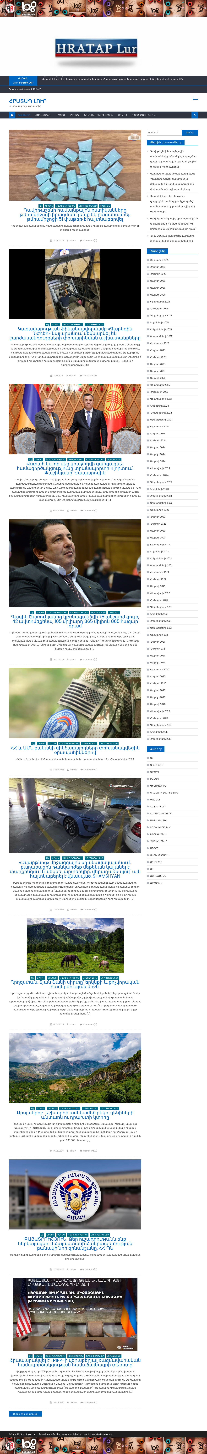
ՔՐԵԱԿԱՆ (105, 206)
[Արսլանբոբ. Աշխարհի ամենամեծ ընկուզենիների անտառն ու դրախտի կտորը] (75, 1068)
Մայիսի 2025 (157, 364)
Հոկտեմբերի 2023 (161, 496)
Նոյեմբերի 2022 (159, 551)
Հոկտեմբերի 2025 (161, 329)
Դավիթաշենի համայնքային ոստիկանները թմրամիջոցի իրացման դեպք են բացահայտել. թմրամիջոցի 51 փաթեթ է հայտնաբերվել (75, 214)
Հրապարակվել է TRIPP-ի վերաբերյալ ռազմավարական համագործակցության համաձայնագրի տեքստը (75, 1362)
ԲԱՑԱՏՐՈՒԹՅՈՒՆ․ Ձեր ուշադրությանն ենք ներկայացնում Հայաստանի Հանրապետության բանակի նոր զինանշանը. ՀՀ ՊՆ (75, 1243)
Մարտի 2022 (157, 586)
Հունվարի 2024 (159, 475)
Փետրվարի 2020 (160, 711)
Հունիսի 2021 (157, 648)
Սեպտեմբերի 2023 (161, 503)
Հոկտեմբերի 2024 (161, 412)
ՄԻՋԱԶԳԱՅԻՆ (75, 459)
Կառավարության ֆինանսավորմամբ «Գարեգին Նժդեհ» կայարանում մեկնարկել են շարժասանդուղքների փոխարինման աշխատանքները (75, 333)
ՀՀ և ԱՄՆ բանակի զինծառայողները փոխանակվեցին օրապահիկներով (75, 750)
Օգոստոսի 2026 (159, 260)
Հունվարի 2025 (159, 392)
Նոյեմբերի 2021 (159, 614)
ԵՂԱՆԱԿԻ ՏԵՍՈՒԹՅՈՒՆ (98, 115)
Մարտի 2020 (158, 704)
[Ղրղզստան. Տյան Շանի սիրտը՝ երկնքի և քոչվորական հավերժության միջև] (75, 945)
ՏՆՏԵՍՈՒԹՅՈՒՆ (159, 855)
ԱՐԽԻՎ (122, 115)
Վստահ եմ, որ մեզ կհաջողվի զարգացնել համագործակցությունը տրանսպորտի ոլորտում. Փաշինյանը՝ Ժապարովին (75, 468)
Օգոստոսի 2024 (159, 426)
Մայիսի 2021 (157, 655)
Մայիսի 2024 (158, 447)
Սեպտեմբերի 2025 (161, 336)
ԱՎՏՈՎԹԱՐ (157, 765)
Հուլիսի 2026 (157, 267)
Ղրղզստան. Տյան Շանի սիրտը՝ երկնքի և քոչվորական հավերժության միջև (75, 984)
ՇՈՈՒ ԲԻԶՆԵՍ (158, 834)
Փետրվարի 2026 (160, 301)
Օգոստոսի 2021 (159, 634)
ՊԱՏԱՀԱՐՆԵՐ (98, 612)
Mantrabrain (106, 1434)
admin (73, 240)
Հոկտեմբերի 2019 (160, 739)
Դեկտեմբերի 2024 (161, 398)
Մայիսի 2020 (157, 690)
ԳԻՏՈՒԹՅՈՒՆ (158, 785)
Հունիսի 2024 (158, 440)
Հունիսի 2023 (158, 523)
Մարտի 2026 (158, 294)
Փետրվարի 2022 (160, 593)
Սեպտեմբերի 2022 (161, 565)
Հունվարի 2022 (159, 600)
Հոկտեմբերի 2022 (161, 558)
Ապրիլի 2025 (157, 371)
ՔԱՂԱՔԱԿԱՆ (43, 115)
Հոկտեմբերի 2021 (160, 621)
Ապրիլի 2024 (158, 454)
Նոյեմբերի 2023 (159, 489)
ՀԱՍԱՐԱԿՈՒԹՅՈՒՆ (65, 206)
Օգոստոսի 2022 (159, 572)
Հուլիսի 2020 (157, 676)
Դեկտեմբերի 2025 (161, 315)
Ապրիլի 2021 (157, 662)
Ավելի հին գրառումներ (26, 1414)
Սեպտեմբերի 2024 (161, 419)
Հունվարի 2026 (159, 308)
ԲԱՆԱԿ (74, 115)
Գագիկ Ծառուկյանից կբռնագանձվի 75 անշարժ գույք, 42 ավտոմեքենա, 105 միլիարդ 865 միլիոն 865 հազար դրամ (110, 78)
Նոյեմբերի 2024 (159, 405)
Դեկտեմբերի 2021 (160, 607)
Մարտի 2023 (157, 537)
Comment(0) (90, 240)
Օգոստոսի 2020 (159, 669)
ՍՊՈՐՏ (61, 115)
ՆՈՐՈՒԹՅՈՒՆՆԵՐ (142, 115)
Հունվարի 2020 (159, 718)
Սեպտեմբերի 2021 (161, 628)
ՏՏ (151, 869)
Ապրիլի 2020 (157, 697)
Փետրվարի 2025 (160, 385)
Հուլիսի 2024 (158, 433)
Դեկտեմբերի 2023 (161, 482)
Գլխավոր (24, 115)
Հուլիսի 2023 (157, 516)
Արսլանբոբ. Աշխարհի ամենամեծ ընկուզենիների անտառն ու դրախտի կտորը (75, 1115)
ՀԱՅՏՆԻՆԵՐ (157, 806)
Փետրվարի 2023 (160, 544)
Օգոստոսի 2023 (159, 510)
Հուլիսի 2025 (157, 350)
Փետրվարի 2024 (160, 468)
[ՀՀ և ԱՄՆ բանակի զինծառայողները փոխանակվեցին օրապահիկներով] (75, 703)
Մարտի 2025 (157, 378)
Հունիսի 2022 (158, 579)
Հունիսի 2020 (158, 683)
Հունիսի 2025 (158, 357)
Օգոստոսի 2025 (159, 343)
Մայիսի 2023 (157, 530)
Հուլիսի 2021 (157, 641)
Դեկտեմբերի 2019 (160, 725)
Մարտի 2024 (158, 461)
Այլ (40, 206)
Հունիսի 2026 (158, 274)
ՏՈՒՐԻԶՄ (156, 862)
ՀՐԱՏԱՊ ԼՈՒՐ (27, 101)
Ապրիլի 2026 (157, 287)
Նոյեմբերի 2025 (159, 322)
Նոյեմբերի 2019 (159, 732)
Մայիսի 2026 (157, 280)
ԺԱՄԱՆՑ (52, 978)
